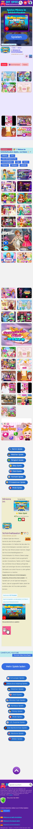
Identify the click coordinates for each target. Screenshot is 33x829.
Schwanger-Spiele (17, 678)
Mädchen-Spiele (17, 454)
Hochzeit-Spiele (17, 477)
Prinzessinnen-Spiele (17, 482)
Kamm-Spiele (17, 449)
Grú (12, 155)
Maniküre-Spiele (17, 733)
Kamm (26, 162)
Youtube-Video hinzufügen (22, 655)
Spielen (16, 37)
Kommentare (15, 65)
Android (23, 165)
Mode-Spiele (17, 488)
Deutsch (6, 811)
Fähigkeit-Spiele (17, 460)
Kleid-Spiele (17, 471)
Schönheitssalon (7, 162)
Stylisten (14, 165)
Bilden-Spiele (17, 739)
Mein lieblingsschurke (9, 159)
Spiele (4, 65)
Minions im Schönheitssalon (11, 824)
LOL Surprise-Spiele (17, 722)
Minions (4, 155)
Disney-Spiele (17, 711)
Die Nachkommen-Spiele (17, 728)
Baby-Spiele (17, 466)
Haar (18, 162)
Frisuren (4, 165)
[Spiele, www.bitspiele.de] (10, 3)
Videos (25, 65)
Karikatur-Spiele (17, 706)
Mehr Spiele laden (15, 666)
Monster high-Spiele (17, 700)
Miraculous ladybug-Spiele (17, 683)
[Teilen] (30, 56)
